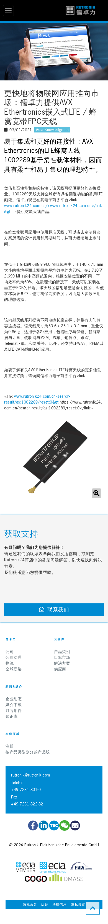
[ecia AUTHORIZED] (25, 867)
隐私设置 (78, 904)
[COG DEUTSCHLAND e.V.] (36, 878)
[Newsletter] (75, 825)
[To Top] (93, 908)
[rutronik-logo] (80, 10)
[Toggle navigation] (8, 10)
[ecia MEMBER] (52, 867)
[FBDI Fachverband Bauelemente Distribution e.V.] (81, 867)
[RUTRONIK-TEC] (54, 825)
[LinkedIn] (43, 825)
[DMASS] (66, 878)
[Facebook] (33, 825)
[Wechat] (64, 825)
